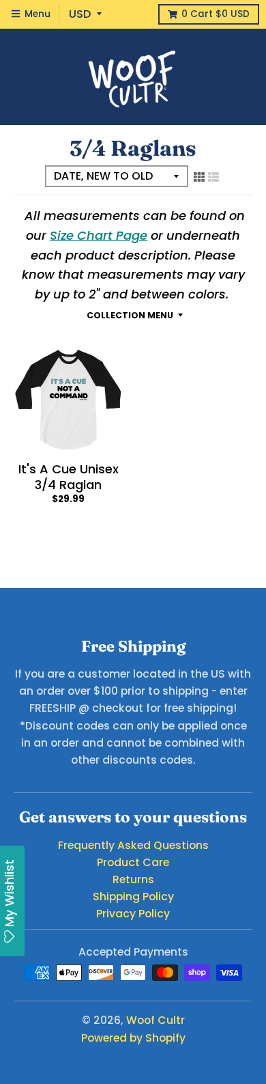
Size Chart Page (98, 235)
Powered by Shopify (133, 1038)
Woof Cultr (155, 1020)
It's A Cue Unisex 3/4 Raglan (68, 476)
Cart (215, 14)
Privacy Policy (133, 913)
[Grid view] (199, 177)
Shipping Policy (133, 896)
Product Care (133, 862)
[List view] (213, 177)
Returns (133, 879)
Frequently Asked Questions (133, 845)
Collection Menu (130, 315)
